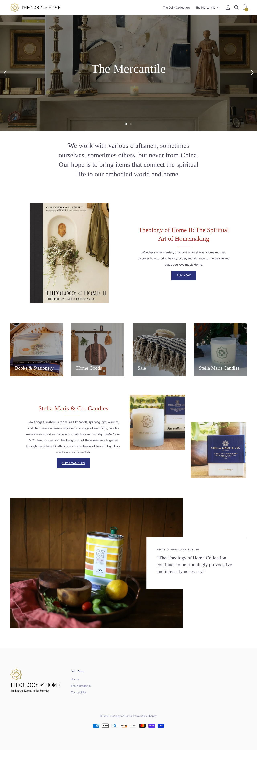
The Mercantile (205, 7)
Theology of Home (121, 715)
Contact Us (79, 692)
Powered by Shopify (145, 715)
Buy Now (184, 275)
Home (75, 679)
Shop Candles (73, 463)
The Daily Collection (176, 7)
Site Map (77, 671)
